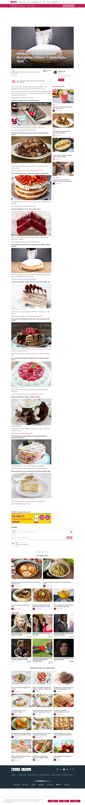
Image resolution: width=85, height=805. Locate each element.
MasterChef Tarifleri (31, 5)
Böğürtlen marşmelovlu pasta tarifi (38, 468)
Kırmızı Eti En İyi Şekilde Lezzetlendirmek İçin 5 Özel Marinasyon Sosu (61, 711)
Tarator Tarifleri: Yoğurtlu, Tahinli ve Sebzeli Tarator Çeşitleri (62, 156)
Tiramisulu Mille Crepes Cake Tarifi (18, 309)
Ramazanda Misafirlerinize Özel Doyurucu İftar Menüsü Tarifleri (41, 605)
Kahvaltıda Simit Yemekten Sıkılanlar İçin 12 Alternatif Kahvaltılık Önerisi (21, 734)
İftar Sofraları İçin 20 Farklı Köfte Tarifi (20, 605)
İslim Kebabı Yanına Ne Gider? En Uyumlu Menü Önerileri (61, 132)
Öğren (43, 2)
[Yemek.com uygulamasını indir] (15, 769)
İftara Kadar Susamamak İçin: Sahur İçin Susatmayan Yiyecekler (63, 605)
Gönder (69, 537)
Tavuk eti (13, 91)
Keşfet (48, 2)
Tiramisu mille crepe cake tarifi (35, 316)
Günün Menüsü (34, 2)
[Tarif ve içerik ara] (60, 2)
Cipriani (37, 501)
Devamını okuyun (61, 77)
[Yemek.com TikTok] (60, 769)
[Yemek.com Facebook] (70, 769)
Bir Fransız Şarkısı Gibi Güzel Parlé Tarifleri (20, 688)
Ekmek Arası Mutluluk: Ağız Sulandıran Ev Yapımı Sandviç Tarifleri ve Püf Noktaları (40, 757)
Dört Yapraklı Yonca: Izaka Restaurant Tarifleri (18, 711)
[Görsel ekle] (71, 532)
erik (18, 93)
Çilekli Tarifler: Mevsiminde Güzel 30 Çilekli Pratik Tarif (20, 757)
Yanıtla (16, 546)
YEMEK (12, 70)
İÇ (56, 104)
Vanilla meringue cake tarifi (24, 503)
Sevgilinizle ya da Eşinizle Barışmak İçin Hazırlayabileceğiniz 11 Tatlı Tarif (63, 688)
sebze (31, 91)
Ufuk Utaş (60, 71)
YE (16, 70)
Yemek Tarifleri (22, 2)
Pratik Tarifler (14, 5)
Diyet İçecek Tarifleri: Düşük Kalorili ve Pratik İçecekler (62, 107)
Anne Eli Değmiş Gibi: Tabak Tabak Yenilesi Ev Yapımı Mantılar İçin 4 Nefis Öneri (42, 711)
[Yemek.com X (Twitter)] (67, 769)
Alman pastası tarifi (31, 279)
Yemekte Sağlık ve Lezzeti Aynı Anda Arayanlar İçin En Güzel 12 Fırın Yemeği (64, 734)
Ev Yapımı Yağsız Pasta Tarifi (17, 387)
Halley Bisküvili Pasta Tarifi (17, 163)
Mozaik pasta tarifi (31, 130)
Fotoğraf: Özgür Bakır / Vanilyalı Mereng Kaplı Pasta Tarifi (23, 498)
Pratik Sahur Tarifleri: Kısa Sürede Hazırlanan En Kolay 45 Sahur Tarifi (26, 583)
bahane (28, 166)
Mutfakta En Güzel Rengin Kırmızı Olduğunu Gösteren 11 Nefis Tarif (41, 688)
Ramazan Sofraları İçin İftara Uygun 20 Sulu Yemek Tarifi (57, 583)
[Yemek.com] (14, 2)
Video (28, 2)
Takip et (61, 79)
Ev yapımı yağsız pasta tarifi (36, 394)
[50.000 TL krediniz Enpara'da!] (31, 518)
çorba (27, 93)
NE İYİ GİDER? (59, 129)
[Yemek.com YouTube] (64, 769)
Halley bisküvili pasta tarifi (36, 170)
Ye (40, 2)
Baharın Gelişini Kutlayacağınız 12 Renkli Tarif (63, 757)
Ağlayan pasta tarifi (27, 433)
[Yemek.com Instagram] (57, 769)
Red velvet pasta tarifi (33, 242)
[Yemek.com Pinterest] (73, 769)
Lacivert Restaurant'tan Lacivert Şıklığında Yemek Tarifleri (41, 734)
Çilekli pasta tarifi (31, 206)
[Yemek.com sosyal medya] (40, 781)
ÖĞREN (57, 177)
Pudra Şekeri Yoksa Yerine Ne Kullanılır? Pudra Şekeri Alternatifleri (62, 180)
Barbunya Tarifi (22, 5)
